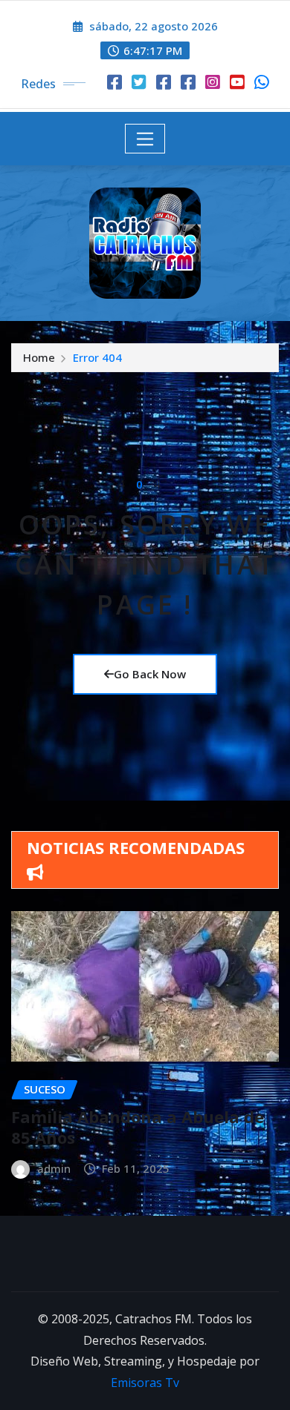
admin (54, 1168)
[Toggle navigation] (145, 138)
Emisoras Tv (145, 1382)
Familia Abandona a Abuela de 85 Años (137, 1127)
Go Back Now (150, 673)
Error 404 (97, 357)
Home (39, 357)
